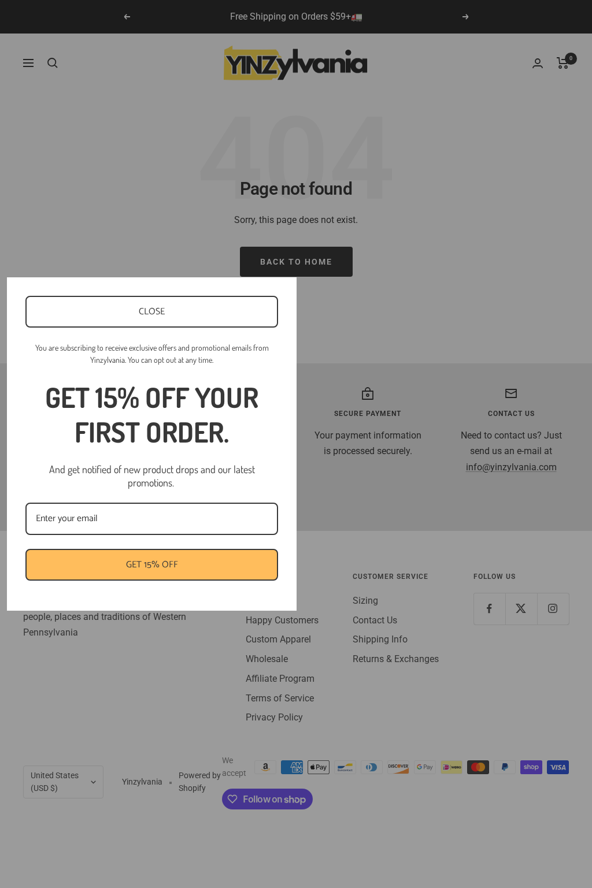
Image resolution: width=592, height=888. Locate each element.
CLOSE (152, 311)
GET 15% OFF (152, 565)
